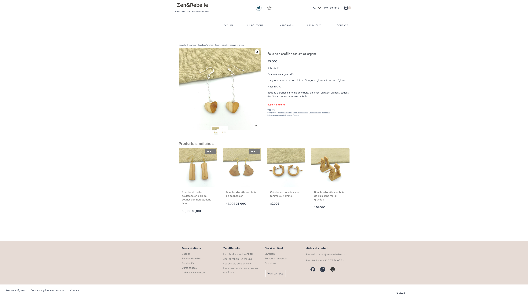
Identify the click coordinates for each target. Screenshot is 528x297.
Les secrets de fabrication (237, 263)
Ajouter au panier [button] (236, 215)
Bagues (186, 253)
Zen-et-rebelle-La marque (237, 259)
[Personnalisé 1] (332, 269)
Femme (296, 115)
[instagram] (322, 269)
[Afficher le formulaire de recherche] (314, 7)
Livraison (270, 253)
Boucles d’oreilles (191, 258)
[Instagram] (269, 8)
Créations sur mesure (194, 272)
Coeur (289, 115)
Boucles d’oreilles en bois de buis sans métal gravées (329, 196)
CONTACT (342, 25)
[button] (257, 51)
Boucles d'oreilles (285, 113)
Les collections (315, 113)
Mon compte (331, 7)
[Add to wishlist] (256, 126)
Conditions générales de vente (47, 290)
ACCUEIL (229, 25)
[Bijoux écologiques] (258, 8)
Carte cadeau (189, 267)
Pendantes (326, 113)
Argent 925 (281, 115)
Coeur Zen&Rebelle (300, 113)
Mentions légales (15, 290)
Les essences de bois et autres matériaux (240, 270)
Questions (270, 263)
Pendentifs (188, 263)
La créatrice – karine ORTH (238, 254)
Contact (74, 290)
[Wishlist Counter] (319, 8)
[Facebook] (312, 269)
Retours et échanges (276, 258)
